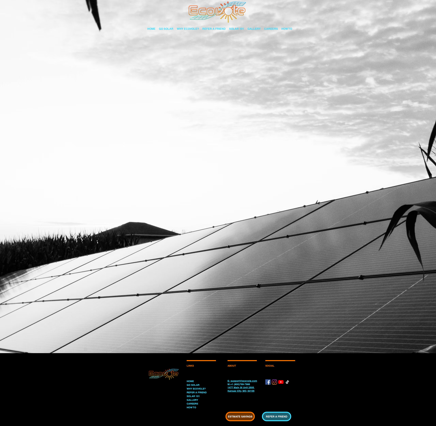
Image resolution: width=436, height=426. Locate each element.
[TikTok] (287, 382)
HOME (190, 381)
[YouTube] (281, 382)
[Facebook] (268, 382)
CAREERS (192, 403)
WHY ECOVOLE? (196, 388)
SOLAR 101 (193, 396)
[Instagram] (274, 382)
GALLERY (192, 400)
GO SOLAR (193, 385)
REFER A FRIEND (197, 392)
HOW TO (191, 407)
